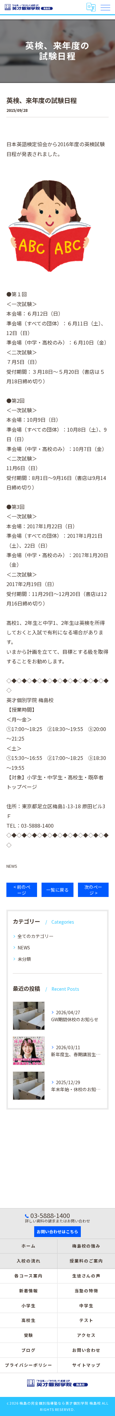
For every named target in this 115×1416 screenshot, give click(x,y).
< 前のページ (21, 890)
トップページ (21, 786)
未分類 (24, 959)
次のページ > (93, 890)
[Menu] (105, 7)
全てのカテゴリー (35, 936)
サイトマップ (86, 1365)
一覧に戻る (57, 889)
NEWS (11, 866)
